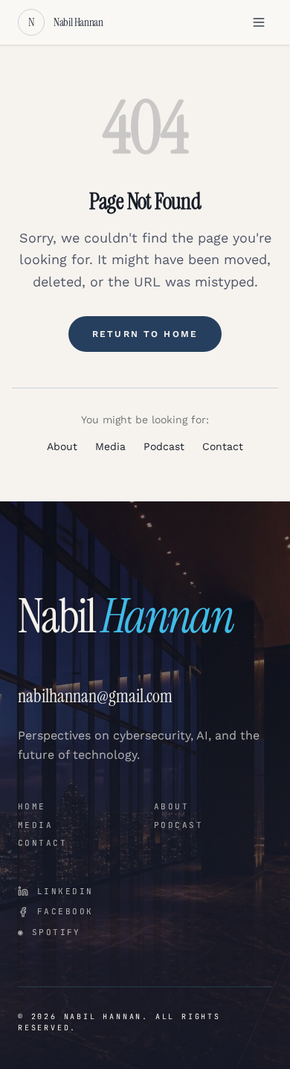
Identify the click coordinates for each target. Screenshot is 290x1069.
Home (32, 806)
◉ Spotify (49, 932)
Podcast (164, 446)
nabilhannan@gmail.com (95, 695)
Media (110, 446)
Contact (222, 446)
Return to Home (145, 334)
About (62, 446)
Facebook (65, 911)
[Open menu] (258, 22)
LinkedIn (65, 891)
